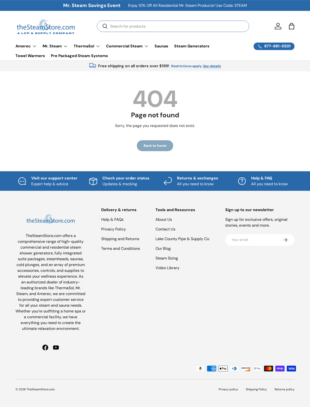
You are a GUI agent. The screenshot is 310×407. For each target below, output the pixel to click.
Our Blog (163, 248)
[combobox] (173, 26)
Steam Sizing (166, 258)
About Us (163, 219)
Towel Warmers (30, 55)
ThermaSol (84, 46)
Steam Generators (191, 46)
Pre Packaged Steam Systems (79, 55)
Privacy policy (228, 389)
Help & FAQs (112, 219)
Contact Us (165, 229)
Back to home (155, 145)
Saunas (161, 46)
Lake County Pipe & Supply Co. (182, 238)
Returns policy (284, 389)
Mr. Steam (52, 46)
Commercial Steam (124, 46)
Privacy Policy (113, 229)
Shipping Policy (256, 389)
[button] (291, 26)
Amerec (23, 46)
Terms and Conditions (120, 248)
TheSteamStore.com (41, 389)
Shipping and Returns (120, 238)
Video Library (167, 267)
